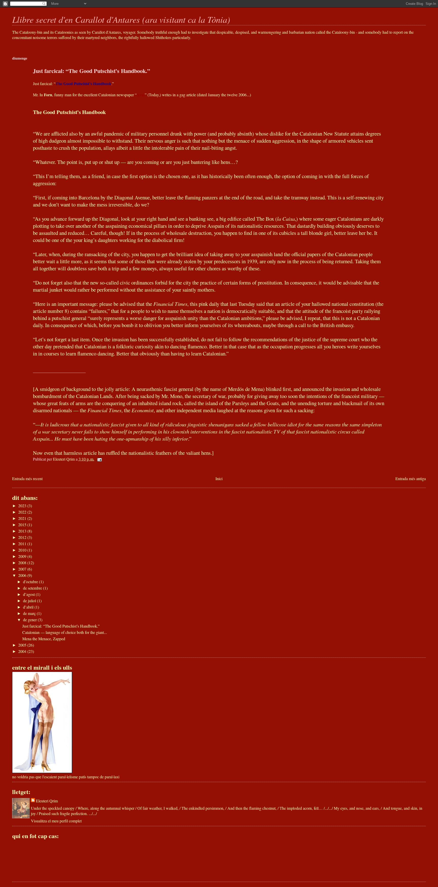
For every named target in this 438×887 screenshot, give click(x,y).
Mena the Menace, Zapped (43, 638)
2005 (22, 645)
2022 (22, 512)
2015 (22, 524)
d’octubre (31, 581)
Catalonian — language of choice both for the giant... (64, 632)
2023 (22, 505)
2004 (22, 651)
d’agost (29, 594)
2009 (22, 556)
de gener (30, 619)
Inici (219, 478)
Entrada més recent (27, 478)
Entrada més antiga (410, 478)
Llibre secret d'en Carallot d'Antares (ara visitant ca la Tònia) (121, 19)
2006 (22, 575)
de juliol (30, 600)
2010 (22, 550)
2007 (22, 569)
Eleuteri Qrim (47, 800)
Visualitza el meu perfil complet (56, 820)
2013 (22, 531)
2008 (22, 562)
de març (30, 613)
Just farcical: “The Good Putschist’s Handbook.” (61, 626)
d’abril (28, 607)
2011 (22, 543)
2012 (22, 537)
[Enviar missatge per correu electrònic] (99, 459)
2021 (22, 518)
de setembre (33, 588)
